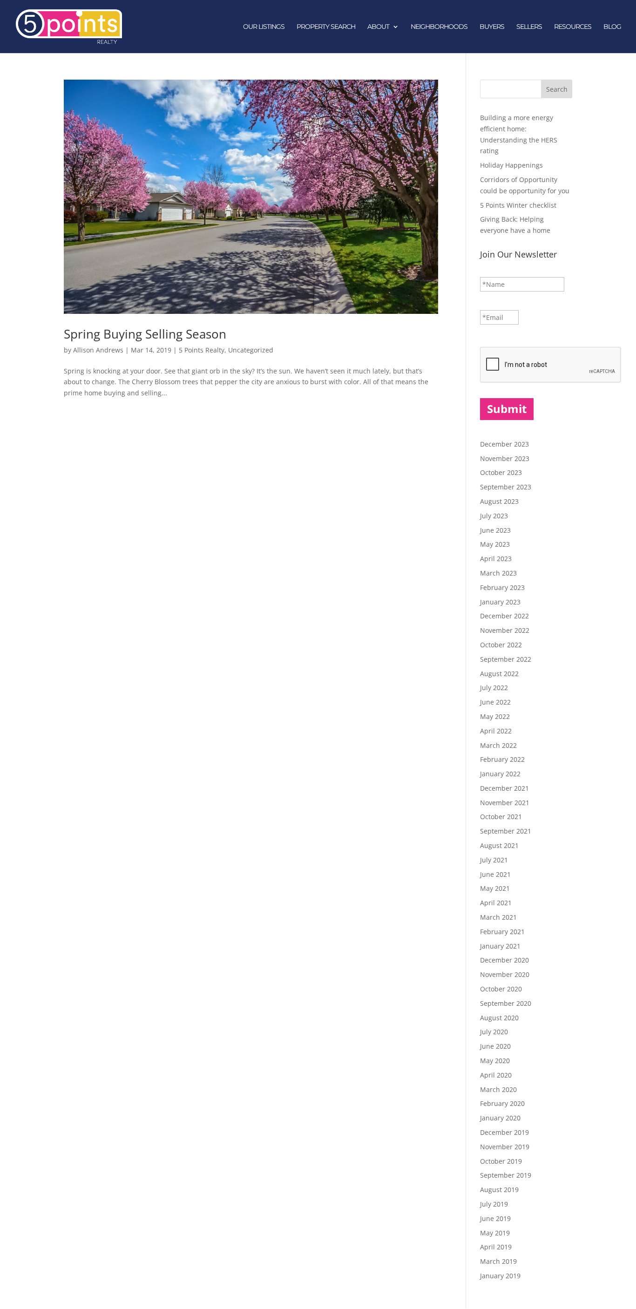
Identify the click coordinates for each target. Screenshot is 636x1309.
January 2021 (500, 946)
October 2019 (501, 1161)
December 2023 (504, 444)
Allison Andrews (98, 350)
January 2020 (500, 1117)
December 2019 (504, 1132)
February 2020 (502, 1103)
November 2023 (504, 458)
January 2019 (500, 1275)
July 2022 (494, 687)
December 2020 (504, 960)
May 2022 (495, 716)
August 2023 (499, 501)
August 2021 (499, 845)
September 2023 (505, 486)
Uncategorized (250, 350)
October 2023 (501, 472)
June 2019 (495, 1218)
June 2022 (495, 702)
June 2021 (495, 874)
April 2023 (496, 558)
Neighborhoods (439, 27)
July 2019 (494, 1204)
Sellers (529, 27)
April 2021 (496, 902)
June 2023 (495, 530)
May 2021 (495, 888)
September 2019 (505, 1175)
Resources (572, 27)
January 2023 (500, 601)
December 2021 (504, 788)
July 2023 (494, 515)
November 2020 (504, 974)
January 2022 (500, 773)
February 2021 (502, 931)
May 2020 (495, 1060)
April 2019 (496, 1246)
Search (557, 89)
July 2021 (494, 859)
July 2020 (494, 1031)
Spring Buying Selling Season (145, 334)
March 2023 (498, 573)
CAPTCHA (495, 337)
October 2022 (501, 644)
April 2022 (496, 730)
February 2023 (502, 587)
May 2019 (495, 1232)
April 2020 (496, 1075)
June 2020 (495, 1046)
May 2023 (495, 544)
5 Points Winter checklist (518, 205)
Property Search (326, 27)
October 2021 (501, 816)
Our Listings (263, 27)
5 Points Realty (201, 350)
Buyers (492, 27)
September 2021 (505, 831)
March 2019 (498, 1261)
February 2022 (502, 759)
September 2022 (505, 659)
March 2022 (498, 745)
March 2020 (498, 1089)
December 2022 (504, 615)
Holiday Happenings (511, 165)
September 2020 (505, 1003)
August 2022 (499, 673)
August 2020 (499, 1017)
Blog (612, 27)
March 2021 (498, 917)
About (378, 27)
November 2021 (504, 802)
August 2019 (499, 1189)
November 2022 (504, 630)
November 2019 (504, 1146)
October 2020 (501, 988)
